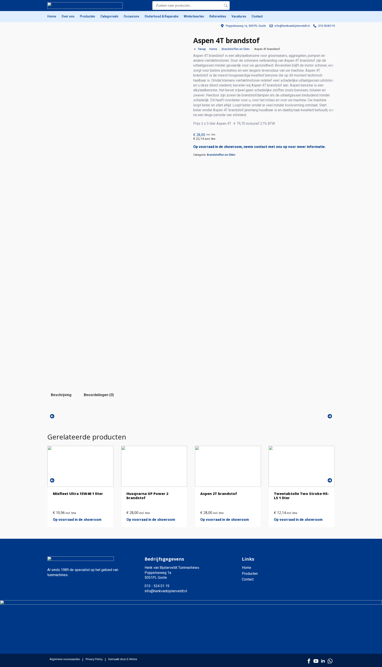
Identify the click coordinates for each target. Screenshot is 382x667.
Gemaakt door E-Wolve (122, 659)
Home (51, 16)
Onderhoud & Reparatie (161, 16)
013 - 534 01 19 (157, 586)
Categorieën (109, 16)
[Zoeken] (225, 5)
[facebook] (308, 661)
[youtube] (315, 661)
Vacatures (238, 16)
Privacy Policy (94, 659)
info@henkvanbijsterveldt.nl (166, 591)
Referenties (217, 16)
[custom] (330, 661)
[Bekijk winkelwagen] (330, 5)
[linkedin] (323, 661)
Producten (87, 16)
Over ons (67, 16)
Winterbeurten (194, 16)
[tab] (61, 395)
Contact (257, 16)
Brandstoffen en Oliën (236, 49)
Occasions (131, 16)
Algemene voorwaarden (65, 659)
